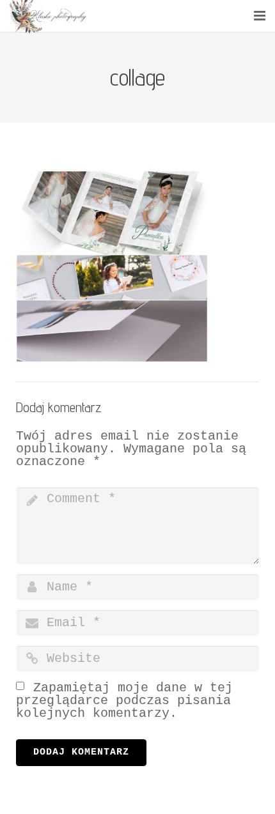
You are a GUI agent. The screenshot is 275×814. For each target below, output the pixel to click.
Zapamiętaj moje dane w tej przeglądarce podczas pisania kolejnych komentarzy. (124, 700)
